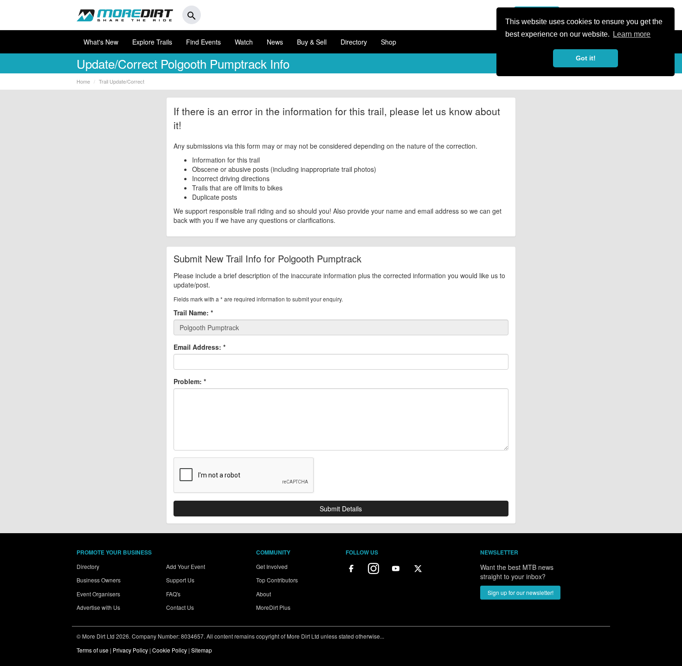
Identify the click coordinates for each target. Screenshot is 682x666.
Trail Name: (193, 312)
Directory (354, 41)
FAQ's (173, 594)
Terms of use (93, 650)
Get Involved (272, 566)
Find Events (203, 41)
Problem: (190, 381)
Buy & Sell (312, 41)
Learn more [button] (631, 34)
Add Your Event (185, 566)
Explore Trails (152, 41)
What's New (101, 41)
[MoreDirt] (125, 15)
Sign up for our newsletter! (520, 592)
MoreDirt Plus (273, 607)
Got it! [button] (586, 58)
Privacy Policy (130, 650)
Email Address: (199, 347)
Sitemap (201, 650)
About (263, 594)
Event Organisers (98, 594)
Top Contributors (277, 580)
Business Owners (99, 580)
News (275, 41)
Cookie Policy (169, 650)
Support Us (180, 580)
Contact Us (180, 607)
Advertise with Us (98, 607)
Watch (244, 41)
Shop (388, 41)
